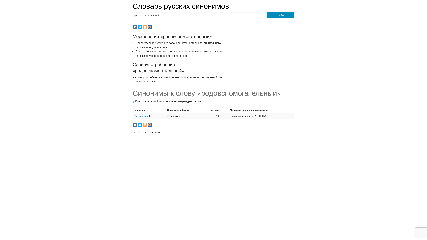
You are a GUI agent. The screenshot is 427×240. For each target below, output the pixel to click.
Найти (281, 15)
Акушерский (141, 116)
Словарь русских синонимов (181, 5)
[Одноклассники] (145, 27)
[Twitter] (140, 27)
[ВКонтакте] (135, 27)
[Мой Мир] (150, 27)
